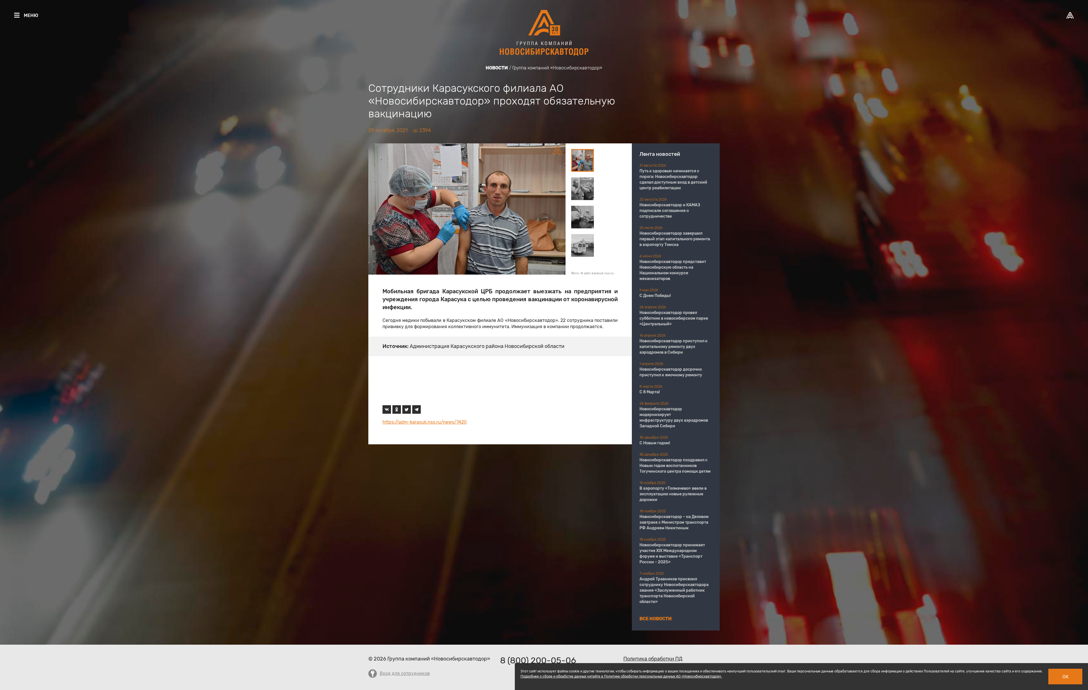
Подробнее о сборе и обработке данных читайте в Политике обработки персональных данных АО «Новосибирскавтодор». (621, 676)
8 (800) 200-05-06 (538, 660)
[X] (406, 409)
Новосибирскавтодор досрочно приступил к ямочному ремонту (670, 372)
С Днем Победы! (655, 295)
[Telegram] (416, 409)
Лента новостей (659, 154)
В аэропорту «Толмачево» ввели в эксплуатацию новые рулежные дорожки (673, 494)
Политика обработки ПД (653, 659)
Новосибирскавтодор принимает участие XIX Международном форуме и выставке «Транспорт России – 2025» (672, 553)
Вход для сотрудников (405, 673)
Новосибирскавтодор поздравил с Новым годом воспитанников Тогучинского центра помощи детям (675, 466)
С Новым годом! (654, 443)
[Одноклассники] (396, 409)
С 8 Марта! (649, 392)
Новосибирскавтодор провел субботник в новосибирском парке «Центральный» (673, 318)
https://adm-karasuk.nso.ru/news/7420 (424, 422)
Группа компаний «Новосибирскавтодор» (557, 68)
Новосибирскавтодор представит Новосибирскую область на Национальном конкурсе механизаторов (672, 270)
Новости (497, 68)
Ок (1065, 677)
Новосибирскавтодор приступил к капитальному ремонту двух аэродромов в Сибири (673, 347)
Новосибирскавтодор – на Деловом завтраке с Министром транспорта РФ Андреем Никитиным (674, 522)
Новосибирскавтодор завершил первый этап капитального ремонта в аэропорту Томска (674, 239)
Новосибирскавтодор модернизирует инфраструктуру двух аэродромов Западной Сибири (673, 417)
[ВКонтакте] (386, 409)
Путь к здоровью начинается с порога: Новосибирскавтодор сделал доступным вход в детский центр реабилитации (673, 179)
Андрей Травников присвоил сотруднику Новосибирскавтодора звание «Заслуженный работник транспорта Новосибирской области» (674, 590)
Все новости (655, 618)
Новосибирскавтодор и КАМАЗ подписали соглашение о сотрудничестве (669, 211)
